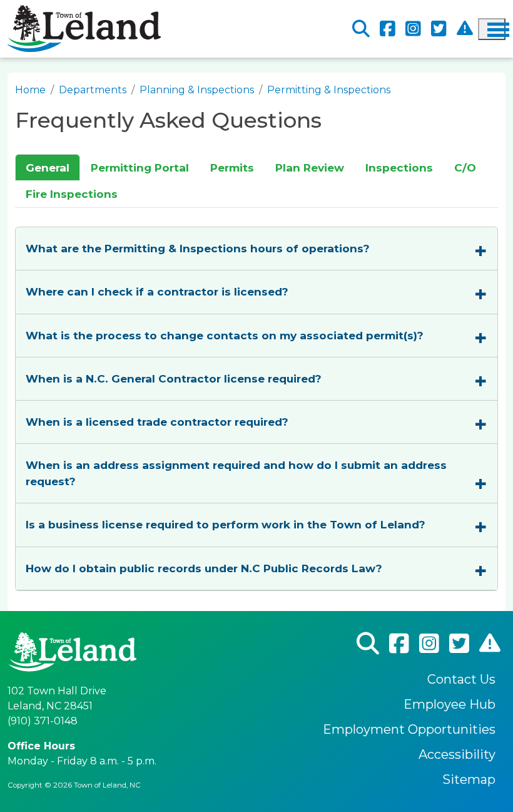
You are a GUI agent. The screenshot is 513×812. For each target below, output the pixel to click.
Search (361, 29)
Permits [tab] (232, 167)
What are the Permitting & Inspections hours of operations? (198, 248)
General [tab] (47, 167)
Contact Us (461, 679)
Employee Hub (449, 704)
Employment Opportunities (409, 729)
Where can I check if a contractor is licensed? (157, 291)
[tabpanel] (256, 399)
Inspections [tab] (399, 167)
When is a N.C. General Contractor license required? (174, 378)
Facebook (387, 29)
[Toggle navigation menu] (491, 29)
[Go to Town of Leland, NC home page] (84, 12)
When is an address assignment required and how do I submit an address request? (236, 473)
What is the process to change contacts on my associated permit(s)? (225, 335)
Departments (92, 90)
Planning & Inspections (197, 90)
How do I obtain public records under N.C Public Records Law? (204, 568)
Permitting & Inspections (328, 90)
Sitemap (468, 779)
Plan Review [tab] (309, 167)
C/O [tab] (465, 167)
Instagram (413, 29)
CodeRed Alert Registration (465, 28)
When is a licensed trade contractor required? (157, 421)
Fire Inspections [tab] (72, 193)
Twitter (439, 29)
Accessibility (457, 754)
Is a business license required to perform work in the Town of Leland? (225, 524)
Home (30, 90)
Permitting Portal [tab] (140, 167)
